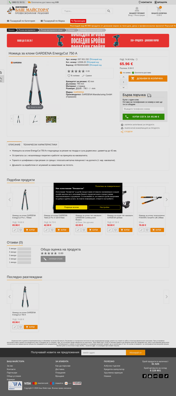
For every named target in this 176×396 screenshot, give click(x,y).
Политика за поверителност (107, 186)
